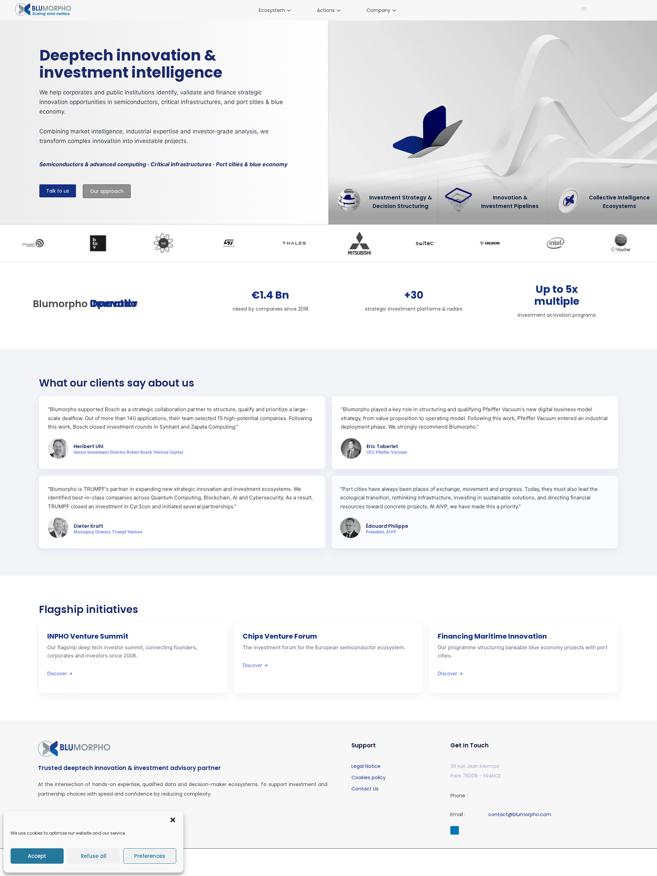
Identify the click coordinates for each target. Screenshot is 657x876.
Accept (37, 856)
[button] (172, 819)
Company (378, 10)
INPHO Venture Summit (87, 636)
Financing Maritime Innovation (492, 636)
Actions (326, 10)
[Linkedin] (454, 830)
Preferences (149, 856)
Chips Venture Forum (280, 636)
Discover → (60, 673)
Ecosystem (272, 10)
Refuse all (93, 856)
